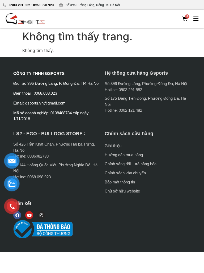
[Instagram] (41, 215)
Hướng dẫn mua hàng (124, 154)
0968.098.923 (43, 5)
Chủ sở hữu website (122, 191)
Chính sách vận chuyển (125, 173)
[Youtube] (29, 215)
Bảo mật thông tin (120, 182)
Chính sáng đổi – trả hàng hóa (130, 164)
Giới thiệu (113, 145)
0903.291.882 (19, 5)
